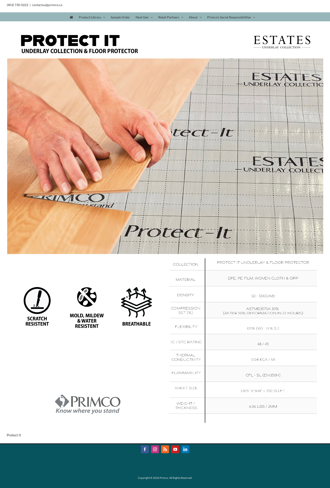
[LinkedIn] (185, 449)
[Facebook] (145, 449)
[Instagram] (155, 449)
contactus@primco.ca (47, 5)
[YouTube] (175, 449)
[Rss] (165, 449)
